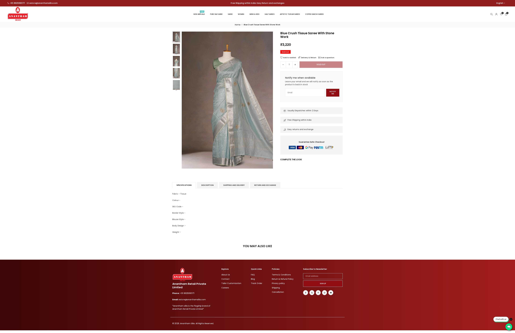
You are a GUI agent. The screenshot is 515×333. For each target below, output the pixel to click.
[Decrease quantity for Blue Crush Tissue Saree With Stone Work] (283, 64)
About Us (225, 274)
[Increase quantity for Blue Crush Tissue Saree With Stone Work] (295, 64)
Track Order (256, 283)
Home (238, 24)
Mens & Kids (255, 14)
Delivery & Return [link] (308, 57)
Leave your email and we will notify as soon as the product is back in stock (309, 83)
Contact (225, 279)
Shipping (276, 287)
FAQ (253, 274)
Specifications (184, 185)
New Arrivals (199, 12)
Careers (225, 287)
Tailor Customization (231, 283)
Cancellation (278, 292)
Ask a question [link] (327, 57)
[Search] (491, 14)
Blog (253, 279)
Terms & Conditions (281, 274)
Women (241, 14)
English (499, 3)
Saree (230, 14)
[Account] (496, 14)
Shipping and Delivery (234, 185)
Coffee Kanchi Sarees (314, 14)
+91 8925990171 (17, 3)
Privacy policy (278, 283)
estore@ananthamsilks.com (43, 3)
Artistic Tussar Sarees (290, 14)
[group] (227, 100)
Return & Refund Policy (283, 279)
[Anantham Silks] (17, 14)
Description (207, 185)
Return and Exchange (265, 185)
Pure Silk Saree (216, 14)
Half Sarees (270, 14)
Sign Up (323, 283)
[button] (266, 100)
